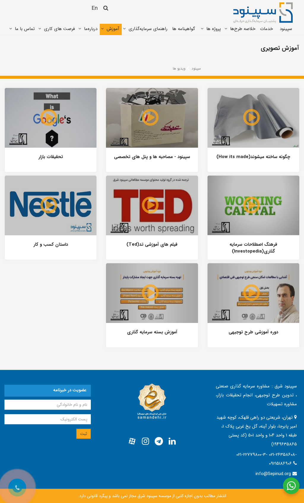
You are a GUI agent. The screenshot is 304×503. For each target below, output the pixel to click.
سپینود (286, 28)
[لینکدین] (172, 441)
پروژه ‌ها (213, 28)
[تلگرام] (158, 441)
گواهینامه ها (183, 28)
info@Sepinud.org (273, 473)
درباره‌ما (90, 28)
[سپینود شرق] (263, 12)
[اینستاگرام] (145, 441)
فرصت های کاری (59, 28)
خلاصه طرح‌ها (242, 28)
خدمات (266, 28)
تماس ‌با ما (25, 28)
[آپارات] (132, 441)
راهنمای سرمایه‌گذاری (148, 28)
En (94, 8)
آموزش (113, 28)
